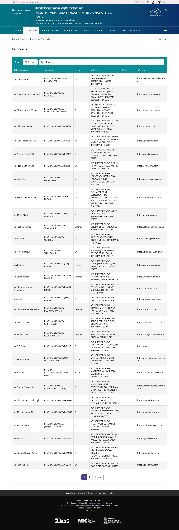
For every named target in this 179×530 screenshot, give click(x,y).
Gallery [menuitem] (133, 30)
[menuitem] (137, 2)
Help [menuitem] (111, 493)
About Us (24, 39)
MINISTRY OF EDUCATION (30, 2)
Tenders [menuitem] (114, 30)
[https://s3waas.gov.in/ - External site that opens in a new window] (63, 520)
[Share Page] (166, 39)
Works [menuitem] (84, 30)
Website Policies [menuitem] (85, 493)
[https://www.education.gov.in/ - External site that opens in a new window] (114, 520)
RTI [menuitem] (124, 30)
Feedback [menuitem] (70, 493)
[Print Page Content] (160, 39)
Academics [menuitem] (69, 30)
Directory (34, 39)
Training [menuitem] (99, 30)
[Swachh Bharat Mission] (158, 12)
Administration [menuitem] (49, 30)
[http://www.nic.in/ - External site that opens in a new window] (87, 520)
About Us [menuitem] (30, 30)
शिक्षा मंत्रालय (16, 2)
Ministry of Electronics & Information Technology (81, 505)
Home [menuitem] (17, 30)
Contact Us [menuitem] (101, 493)
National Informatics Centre (100, 503)
